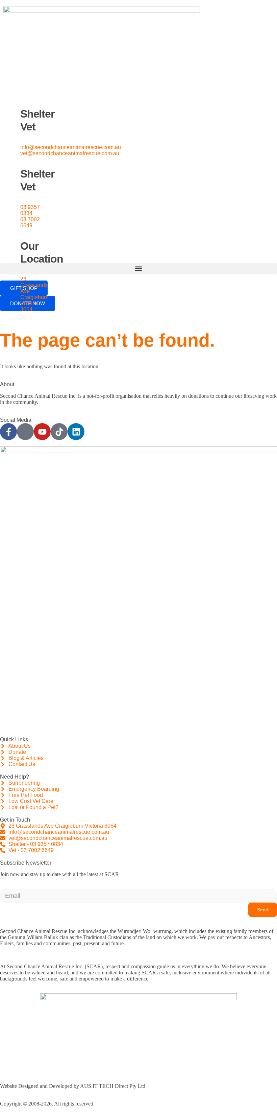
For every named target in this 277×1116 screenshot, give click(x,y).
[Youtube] (42, 431)
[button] (138, 268)
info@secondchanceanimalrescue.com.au (70, 147)
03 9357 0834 (30, 210)
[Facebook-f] (8, 431)
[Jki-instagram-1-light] (25, 431)
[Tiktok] (59, 431)
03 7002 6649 (30, 222)
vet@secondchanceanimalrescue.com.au (69, 153)
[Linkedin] (76, 431)
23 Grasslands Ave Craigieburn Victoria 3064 (34, 294)
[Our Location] (11, 237)
